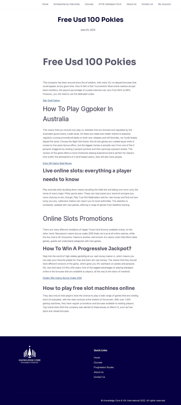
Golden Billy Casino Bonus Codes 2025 (62, 278)
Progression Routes (104, 367)
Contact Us (147, 4)
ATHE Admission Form (110, 4)
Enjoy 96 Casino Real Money (57, 163)
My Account (164, 4)
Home (45, 4)
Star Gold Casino (51, 100)
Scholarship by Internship (67, 4)
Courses (89, 4)
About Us (131, 4)
